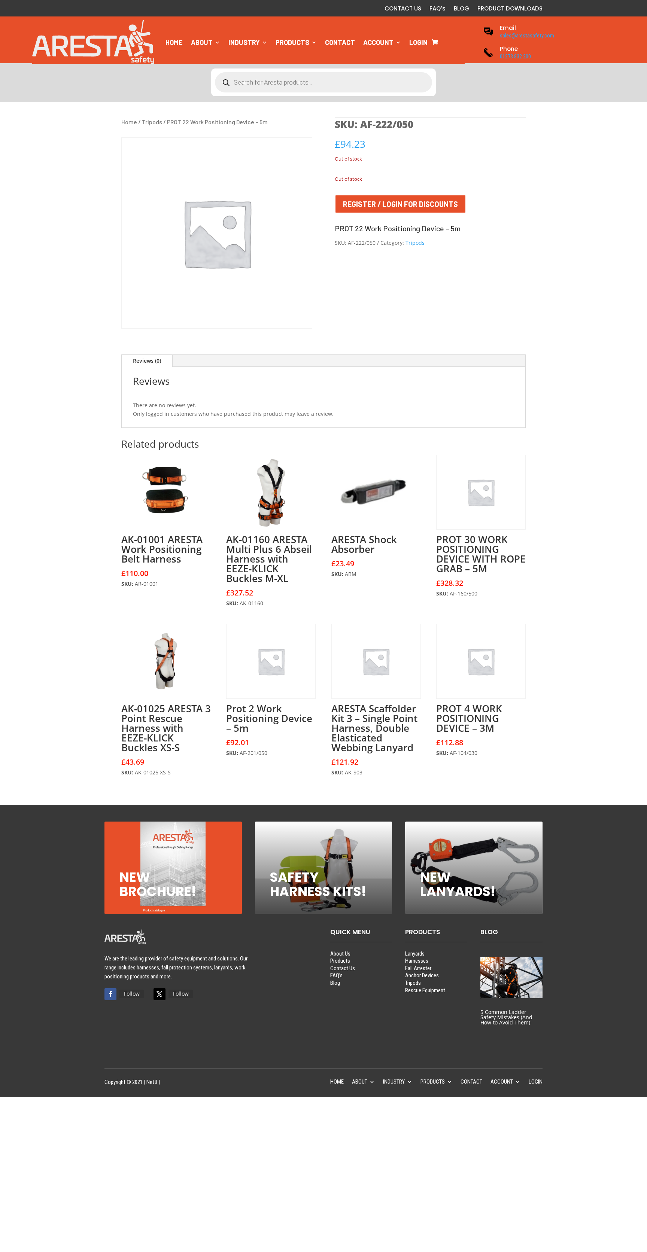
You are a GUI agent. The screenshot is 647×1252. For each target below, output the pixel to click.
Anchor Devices (422, 975)
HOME (174, 42)
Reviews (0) (147, 360)
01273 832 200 (515, 56)
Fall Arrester (418, 968)
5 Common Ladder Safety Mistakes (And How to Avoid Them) (506, 1017)
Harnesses (416, 960)
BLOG (461, 9)
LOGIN (418, 42)
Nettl (151, 1082)
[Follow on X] (159, 994)
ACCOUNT (378, 42)
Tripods (152, 121)
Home (129, 121)
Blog (335, 983)
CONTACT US (403, 9)
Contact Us (342, 968)
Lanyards (415, 953)
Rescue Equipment (425, 990)
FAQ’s (437, 9)
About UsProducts (340, 957)
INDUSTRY (244, 42)
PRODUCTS (292, 42)
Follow (132, 993)
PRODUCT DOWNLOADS (510, 9)
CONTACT (340, 42)
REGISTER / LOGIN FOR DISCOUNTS (400, 203)
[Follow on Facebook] (110, 994)
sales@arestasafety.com (527, 35)
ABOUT (202, 42)
